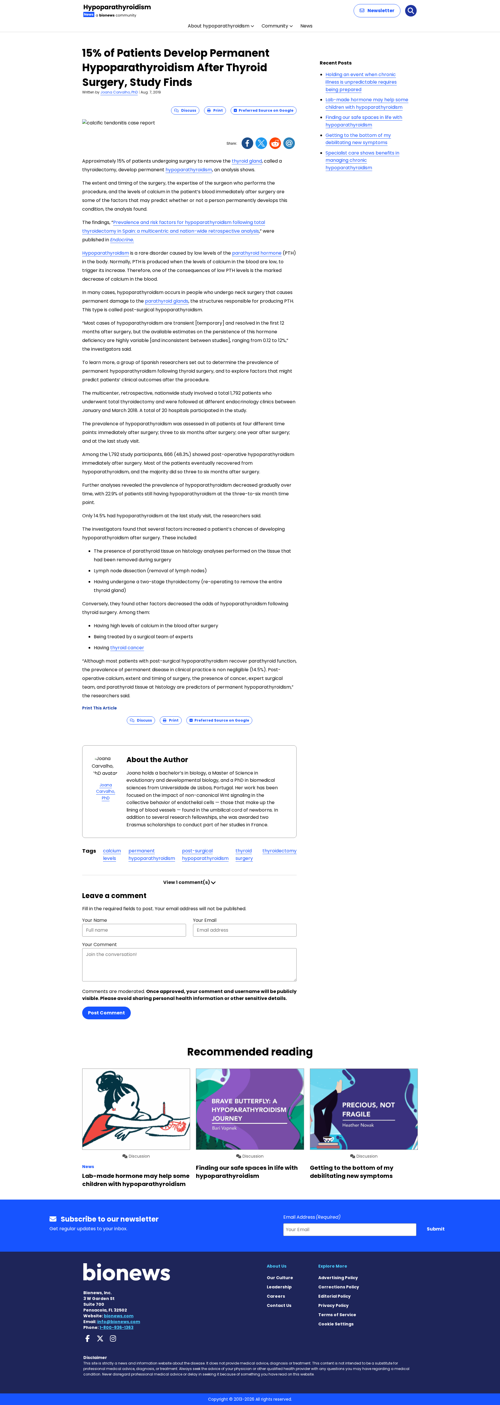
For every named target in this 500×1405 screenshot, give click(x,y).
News (306, 26)
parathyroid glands (166, 301)
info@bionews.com (118, 1322)
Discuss (187, 110)
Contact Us (279, 1305)
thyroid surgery (244, 854)
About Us (276, 1266)
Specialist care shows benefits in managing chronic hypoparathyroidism (362, 160)
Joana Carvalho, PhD (119, 92)
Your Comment (99, 944)
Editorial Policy (334, 1296)
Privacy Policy (333, 1305)
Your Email (204, 920)
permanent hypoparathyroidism (151, 854)
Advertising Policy (338, 1278)
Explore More (332, 1266)
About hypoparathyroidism (218, 26)
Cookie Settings (336, 1324)
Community (275, 26)
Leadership (279, 1287)
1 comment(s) (187, 882)
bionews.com (118, 1316)
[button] (377, 10)
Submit (436, 1229)
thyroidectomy (279, 850)
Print (217, 110)
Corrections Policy (338, 1287)
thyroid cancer (127, 647)
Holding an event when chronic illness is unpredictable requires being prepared (361, 82)
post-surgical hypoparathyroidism (205, 854)
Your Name (94, 920)
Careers (276, 1296)
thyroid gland (247, 161)
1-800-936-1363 (116, 1327)
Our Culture (280, 1278)
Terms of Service (337, 1315)
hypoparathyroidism (189, 169)
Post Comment (106, 1012)
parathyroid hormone (257, 253)
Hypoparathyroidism (105, 253)
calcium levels (112, 854)
